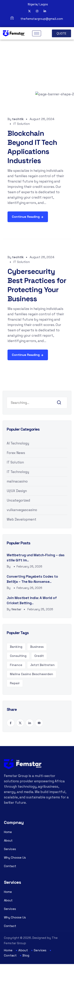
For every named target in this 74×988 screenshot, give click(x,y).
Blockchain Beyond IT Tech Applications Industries (32, 147)
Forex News (16, 453)
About (8, 840)
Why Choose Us (15, 857)
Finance (16, 665)
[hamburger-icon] (36, 33)
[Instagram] (37, 11)
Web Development (21, 519)
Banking (16, 647)
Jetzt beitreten (42, 665)
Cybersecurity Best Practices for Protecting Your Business (36, 285)
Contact (10, 866)
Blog (25, 955)
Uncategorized (18, 500)
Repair (15, 683)
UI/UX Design (17, 491)
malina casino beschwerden (31, 674)
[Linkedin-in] (44, 11)
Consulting (18, 656)
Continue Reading (26, 217)
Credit (39, 656)
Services (10, 849)
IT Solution (21, 124)
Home (8, 832)
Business (37, 647)
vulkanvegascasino (22, 510)
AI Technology (18, 443)
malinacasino (17, 481)
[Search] (59, 402)
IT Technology (18, 472)
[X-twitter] (29, 11)
